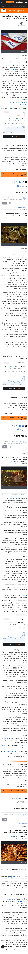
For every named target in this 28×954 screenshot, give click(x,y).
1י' (24, 123)
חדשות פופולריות (12, 6)
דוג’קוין (14, 751)
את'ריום (13, 69)
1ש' (21, 123)
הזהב (7, 711)
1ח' (19, 123)
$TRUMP (7, 751)
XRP (8, 740)
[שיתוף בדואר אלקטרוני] (13, 182)
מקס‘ (5, 123)
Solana (24, 746)
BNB (19, 746)
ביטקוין (16, 306)
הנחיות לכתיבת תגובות (22, 207)
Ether (7, 738)
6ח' (16, 123)
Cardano (4, 746)
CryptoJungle (14, 62)
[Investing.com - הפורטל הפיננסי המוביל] (19, 2)
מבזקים (4, 6)
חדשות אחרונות (22, 6)
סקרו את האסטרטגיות (21, 115)
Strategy (24, 595)
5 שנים (9, 123)
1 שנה (13, 123)
